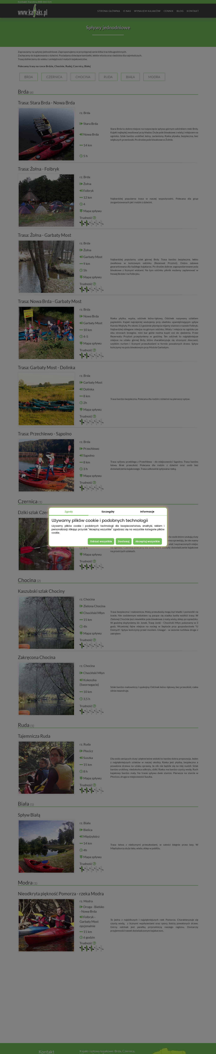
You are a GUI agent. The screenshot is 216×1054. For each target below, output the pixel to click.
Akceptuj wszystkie (147, 541)
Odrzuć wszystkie (101, 541)
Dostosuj (123, 541)
